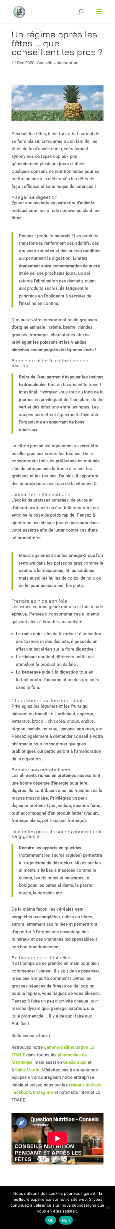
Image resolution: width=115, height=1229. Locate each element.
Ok (50, 1220)
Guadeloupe (74, 1062)
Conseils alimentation (57, 62)
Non (66, 1220)
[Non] (108, 1207)
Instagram (43, 1092)
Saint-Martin (27, 1070)
